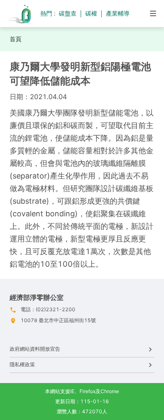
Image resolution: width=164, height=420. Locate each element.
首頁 (15, 38)
